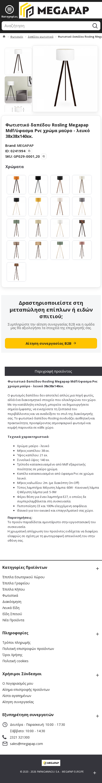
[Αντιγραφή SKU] (43, 156)
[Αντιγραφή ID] (29, 151)
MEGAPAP (25, 145)
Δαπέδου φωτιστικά (40, 36)
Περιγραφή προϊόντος (53, 371)
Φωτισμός (16, 36)
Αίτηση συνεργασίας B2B (48, 343)
